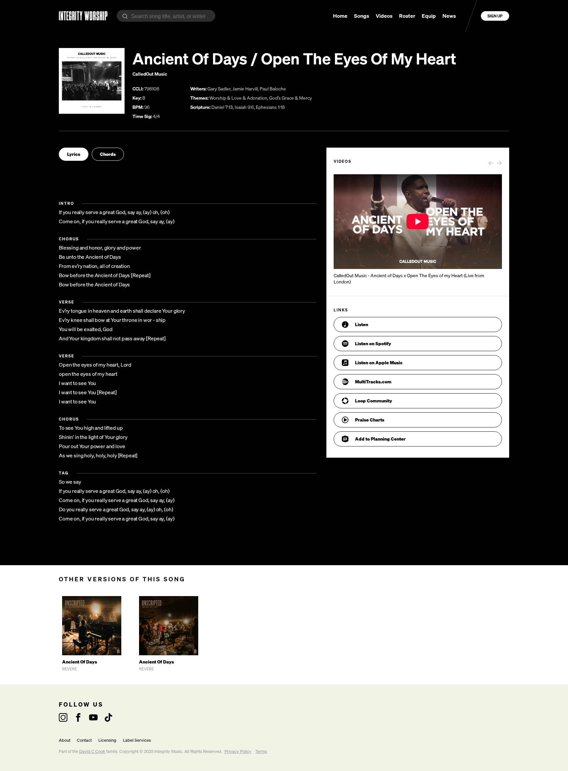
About (64, 740)
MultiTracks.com (373, 381)
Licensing (107, 740)
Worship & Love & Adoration (238, 98)
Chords (108, 154)
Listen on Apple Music (379, 362)
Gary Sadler (218, 88)
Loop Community (373, 401)
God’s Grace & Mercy (290, 98)
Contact (84, 740)
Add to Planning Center (380, 439)
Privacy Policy (238, 751)
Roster (407, 15)
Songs (361, 15)
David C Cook (92, 751)
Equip (429, 15)
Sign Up (495, 15)
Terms (261, 751)
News (449, 15)
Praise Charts (369, 420)
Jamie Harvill (245, 88)
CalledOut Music (149, 74)
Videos (384, 15)
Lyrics (73, 154)
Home (340, 15)
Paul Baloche (273, 88)
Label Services (137, 740)
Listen (361, 324)
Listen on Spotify (373, 343)
